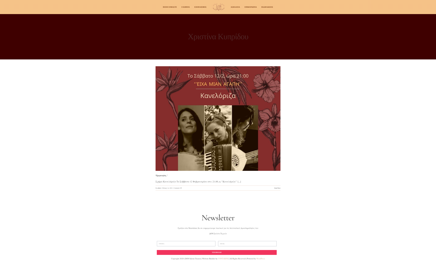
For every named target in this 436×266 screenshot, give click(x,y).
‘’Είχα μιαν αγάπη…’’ (161, 175)
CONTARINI (223, 258)
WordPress (260, 258)
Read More (277, 188)
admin (159, 188)
